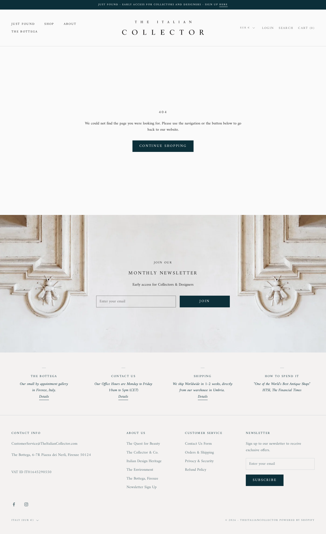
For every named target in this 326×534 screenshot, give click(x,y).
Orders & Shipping (199, 452)
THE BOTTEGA (24, 31)
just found (23, 24)
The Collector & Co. (142, 452)
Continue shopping (163, 146)
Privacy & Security (199, 461)
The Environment (139, 469)
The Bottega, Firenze (142, 478)
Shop (49, 24)
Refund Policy (195, 469)
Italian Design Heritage (144, 461)
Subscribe (265, 480)
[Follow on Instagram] (26, 504)
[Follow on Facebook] (13, 504)
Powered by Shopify (297, 520)
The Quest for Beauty (143, 443)
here (223, 4)
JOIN (205, 301)
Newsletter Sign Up (141, 487)
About (70, 24)
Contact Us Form (198, 443)
